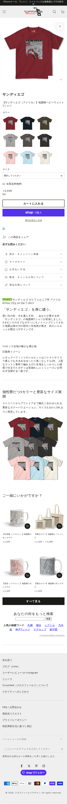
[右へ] (60, 80)
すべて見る (33, 601)
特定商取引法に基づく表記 (17, 726)
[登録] (63, 749)
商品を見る (59, 526)
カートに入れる (33, 203)
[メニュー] (4, 11)
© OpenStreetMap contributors (52, 635)
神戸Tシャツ (22, 629)
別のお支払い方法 (33, 220)
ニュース (7, 679)
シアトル (50, 625)
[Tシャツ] (18, 303)
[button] (54, 11)
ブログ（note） (11, 666)
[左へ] (52, 80)
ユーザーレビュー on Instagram (20, 672)
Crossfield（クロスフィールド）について (25, 685)
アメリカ (55, 299)
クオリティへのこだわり (15, 691)
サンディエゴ (20, 299)
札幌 (30, 625)
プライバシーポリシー (14, 720)
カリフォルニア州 (39, 299)
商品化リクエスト (12, 713)
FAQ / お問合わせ (12, 707)
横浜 (38, 625)
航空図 (53, 629)
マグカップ (39, 629)
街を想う (7, 660)
